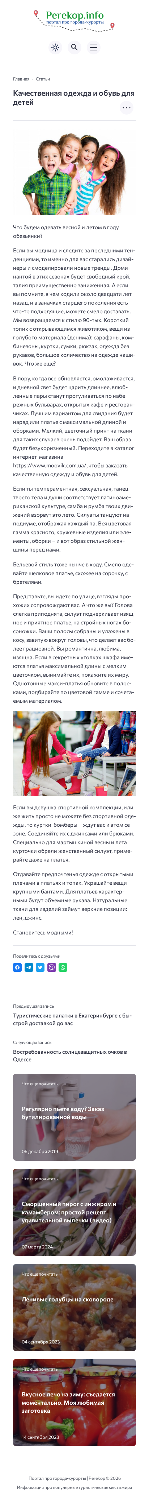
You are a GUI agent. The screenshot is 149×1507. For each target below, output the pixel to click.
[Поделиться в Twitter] (40, 967)
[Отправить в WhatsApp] (63, 967)
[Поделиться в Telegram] (29, 967)
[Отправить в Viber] (51, 967)
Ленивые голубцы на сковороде (68, 1298)
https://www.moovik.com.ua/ (49, 465)
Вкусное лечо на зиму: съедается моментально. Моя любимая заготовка (68, 1402)
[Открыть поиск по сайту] (74, 47)
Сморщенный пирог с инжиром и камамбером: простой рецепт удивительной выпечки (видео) (69, 1211)
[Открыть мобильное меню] (94, 47)
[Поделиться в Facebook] (17, 967)
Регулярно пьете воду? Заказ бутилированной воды (63, 1112)
